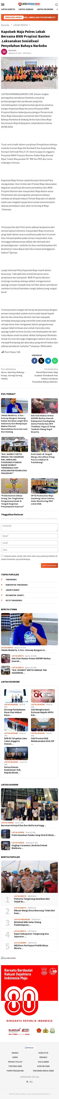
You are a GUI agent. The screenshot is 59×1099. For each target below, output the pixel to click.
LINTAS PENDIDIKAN (22, 919)
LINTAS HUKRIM (7, 823)
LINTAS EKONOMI (11, 704)
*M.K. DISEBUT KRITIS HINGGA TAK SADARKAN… (29, 671)
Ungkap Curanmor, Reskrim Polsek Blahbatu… (29, 847)
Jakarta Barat (13, 590)
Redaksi (43, 1057)
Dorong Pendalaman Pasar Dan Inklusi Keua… (14, 712)
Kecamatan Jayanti (15, 595)
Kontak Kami (43, 1066)
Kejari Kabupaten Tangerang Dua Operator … (31, 935)
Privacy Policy (15, 1062)
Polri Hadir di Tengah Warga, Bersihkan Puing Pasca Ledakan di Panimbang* (43, 458)
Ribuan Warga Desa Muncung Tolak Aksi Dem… (34, 912)
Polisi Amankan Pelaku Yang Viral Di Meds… (34, 835)
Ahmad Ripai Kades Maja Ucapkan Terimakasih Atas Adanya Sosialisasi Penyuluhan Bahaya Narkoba (45, 375)
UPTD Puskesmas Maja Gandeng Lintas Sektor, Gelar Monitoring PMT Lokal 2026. (43, 499)
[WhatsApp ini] (55, 361)
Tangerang (11, 579)
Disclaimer (43, 1062)
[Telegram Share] (48, 361)
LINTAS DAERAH (20, 943)
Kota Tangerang (14, 600)
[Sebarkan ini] (34, 361)
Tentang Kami (15, 1066)
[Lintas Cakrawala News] (29, 4)
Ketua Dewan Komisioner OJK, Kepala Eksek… (12, 770)
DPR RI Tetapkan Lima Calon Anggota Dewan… (15, 741)
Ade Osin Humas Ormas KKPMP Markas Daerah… (31, 660)
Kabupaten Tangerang (17, 585)
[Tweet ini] (41, 361)
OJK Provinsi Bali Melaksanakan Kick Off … (42, 741)
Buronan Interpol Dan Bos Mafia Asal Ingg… (23, 825)
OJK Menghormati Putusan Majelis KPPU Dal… (42, 712)
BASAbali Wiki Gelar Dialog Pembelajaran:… (27, 923)
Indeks (15, 1053)
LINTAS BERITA (7, 648)
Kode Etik (43, 1053)
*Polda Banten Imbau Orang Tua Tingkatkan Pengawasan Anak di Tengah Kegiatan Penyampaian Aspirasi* (12, 501)
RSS (31, 1082)
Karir (15, 1057)
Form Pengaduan (15, 1070)
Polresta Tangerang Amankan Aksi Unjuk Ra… (32, 900)
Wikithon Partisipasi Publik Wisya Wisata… (31, 947)
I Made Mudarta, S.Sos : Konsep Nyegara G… (24, 650)
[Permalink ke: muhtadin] (4, 51)
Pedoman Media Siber (43, 1070)
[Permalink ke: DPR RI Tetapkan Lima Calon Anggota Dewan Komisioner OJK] (16, 724)
